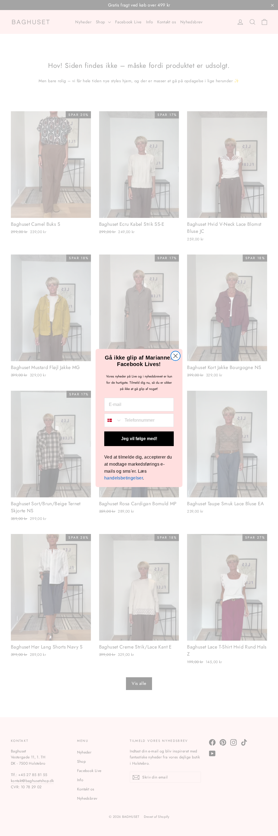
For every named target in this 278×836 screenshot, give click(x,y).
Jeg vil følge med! (139, 438)
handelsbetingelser (123, 478)
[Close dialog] (175, 356)
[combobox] (113, 420)
